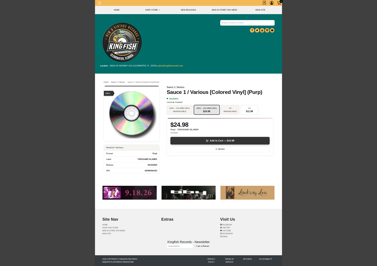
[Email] (272, 30)
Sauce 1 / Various (118, 82)
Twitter (226, 228)
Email (225, 237)
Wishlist (221, 149)
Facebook (227, 225)
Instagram (227, 234)
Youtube (226, 231)
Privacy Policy (211, 260)
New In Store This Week (224, 10)
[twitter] (257, 30)
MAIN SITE (260, 10)
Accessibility (265, 259)
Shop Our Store (110, 228)
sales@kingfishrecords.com (170, 66)
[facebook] (252, 30)
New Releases (188, 10)
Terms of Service (229, 260)
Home (106, 82)
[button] (152, 10)
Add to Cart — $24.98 (222, 140)
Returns (247, 259)
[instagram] (267, 30)
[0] (279, 3)
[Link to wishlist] (264, 3)
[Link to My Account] (272, 3)
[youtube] (262, 30)
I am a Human (202, 246)
